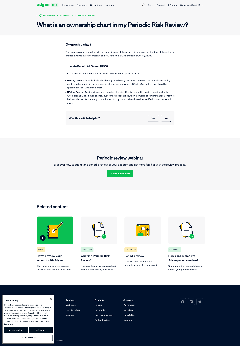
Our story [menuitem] (128, 309)
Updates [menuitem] (109, 5)
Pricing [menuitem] (98, 304)
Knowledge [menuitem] (68, 5)
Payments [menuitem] (100, 309)
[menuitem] (143, 5)
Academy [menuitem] (82, 5)
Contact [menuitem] (161, 5)
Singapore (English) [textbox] (190, 5)
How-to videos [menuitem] (73, 309)
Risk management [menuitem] (104, 314)
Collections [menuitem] (96, 5)
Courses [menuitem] (70, 314)
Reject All (40, 330)
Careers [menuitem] (128, 319)
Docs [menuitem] (150, 5)
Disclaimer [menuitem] (59, 340)
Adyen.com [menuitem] (129, 304)
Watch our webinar (120, 173)
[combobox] (191, 5)
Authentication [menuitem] (102, 319)
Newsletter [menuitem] (129, 314)
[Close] (51, 299)
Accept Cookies (15, 330)
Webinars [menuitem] (71, 304)
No (166, 118)
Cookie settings (28, 338)
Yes (153, 118)
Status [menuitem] (173, 5)
